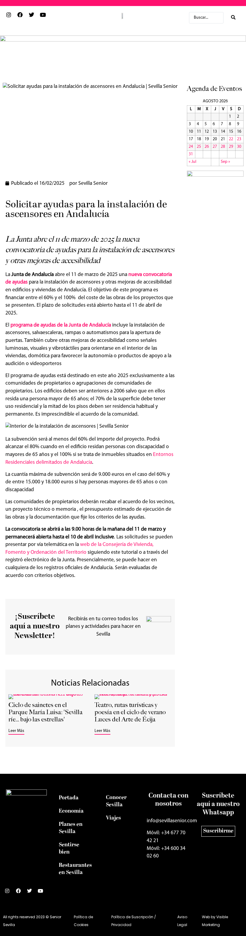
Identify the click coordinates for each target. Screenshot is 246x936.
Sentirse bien (69, 848)
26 (207, 146)
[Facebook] (21, 893)
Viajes (113, 818)
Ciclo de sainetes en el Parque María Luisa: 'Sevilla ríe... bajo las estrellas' (45, 712)
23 (239, 139)
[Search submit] (233, 17)
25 (199, 146)
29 (231, 146)
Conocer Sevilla (116, 801)
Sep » (225, 162)
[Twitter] (32, 893)
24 (191, 146)
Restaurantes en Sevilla (75, 869)
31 (191, 154)
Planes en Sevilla (70, 828)
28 (223, 146)
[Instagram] (9, 893)
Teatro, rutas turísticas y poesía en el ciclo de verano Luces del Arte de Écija (130, 712)
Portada (69, 798)
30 (239, 146)
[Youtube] (43, 893)
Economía (71, 811)
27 (215, 146)
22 (231, 139)
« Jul (192, 162)
